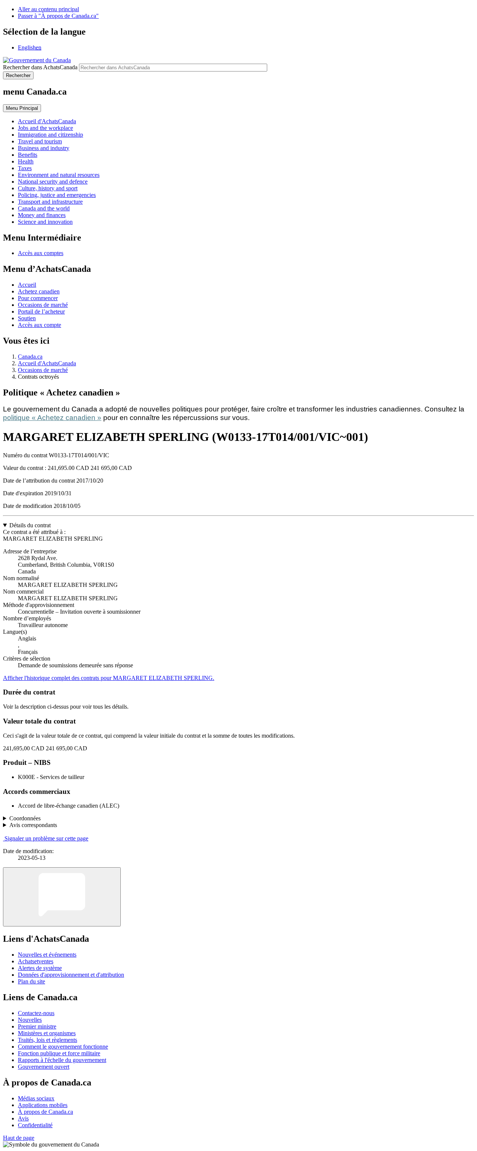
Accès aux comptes (40, 253)
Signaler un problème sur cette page (46, 838)
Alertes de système (40, 968)
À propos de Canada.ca (45, 1112)
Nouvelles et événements (47, 954)
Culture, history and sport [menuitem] (48, 188)
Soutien (27, 318)
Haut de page (18, 1138)
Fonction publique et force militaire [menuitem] (59, 1053)
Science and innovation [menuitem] (45, 222)
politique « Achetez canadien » (52, 418)
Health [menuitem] (26, 161)
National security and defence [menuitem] (53, 181)
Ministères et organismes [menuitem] (47, 1033)
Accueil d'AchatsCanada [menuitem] (47, 121)
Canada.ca (30, 356)
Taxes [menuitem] (25, 168)
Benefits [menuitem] (27, 155)
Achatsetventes (35, 961)
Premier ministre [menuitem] (37, 1026)
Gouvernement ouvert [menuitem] (43, 1066)
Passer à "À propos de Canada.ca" (58, 16)
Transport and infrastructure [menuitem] (50, 201)
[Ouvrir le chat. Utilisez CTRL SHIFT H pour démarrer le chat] (62, 896)
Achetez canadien (39, 291)
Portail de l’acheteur (41, 311)
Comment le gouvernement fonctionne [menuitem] (63, 1046)
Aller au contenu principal (48, 9)
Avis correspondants (33, 825)
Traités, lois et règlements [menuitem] (47, 1040)
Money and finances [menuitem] (42, 215)
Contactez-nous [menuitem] (36, 1013)
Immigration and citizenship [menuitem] (50, 134)
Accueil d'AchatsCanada (47, 363)
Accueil (27, 285)
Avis (23, 1118)
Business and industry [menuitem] (43, 148)
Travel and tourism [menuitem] (40, 141)
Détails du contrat (30, 525)
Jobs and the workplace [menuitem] (45, 128)
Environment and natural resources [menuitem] (58, 175)
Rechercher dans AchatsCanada (40, 67)
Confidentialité (35, 1125)
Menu (22, 108)
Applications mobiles (42, 1105)
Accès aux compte (39, 325)
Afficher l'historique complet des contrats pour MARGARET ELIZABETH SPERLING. (108, 678)
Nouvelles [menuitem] (30, 1020)
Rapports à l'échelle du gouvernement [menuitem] (62, 1060)
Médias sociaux (36, 1098)
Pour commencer (38, 298)
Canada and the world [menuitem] (44, 208)
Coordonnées (25, 818)
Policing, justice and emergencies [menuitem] (57, 195)
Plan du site (31, 981)
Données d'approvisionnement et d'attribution (71, 975)
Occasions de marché (43, 305)
